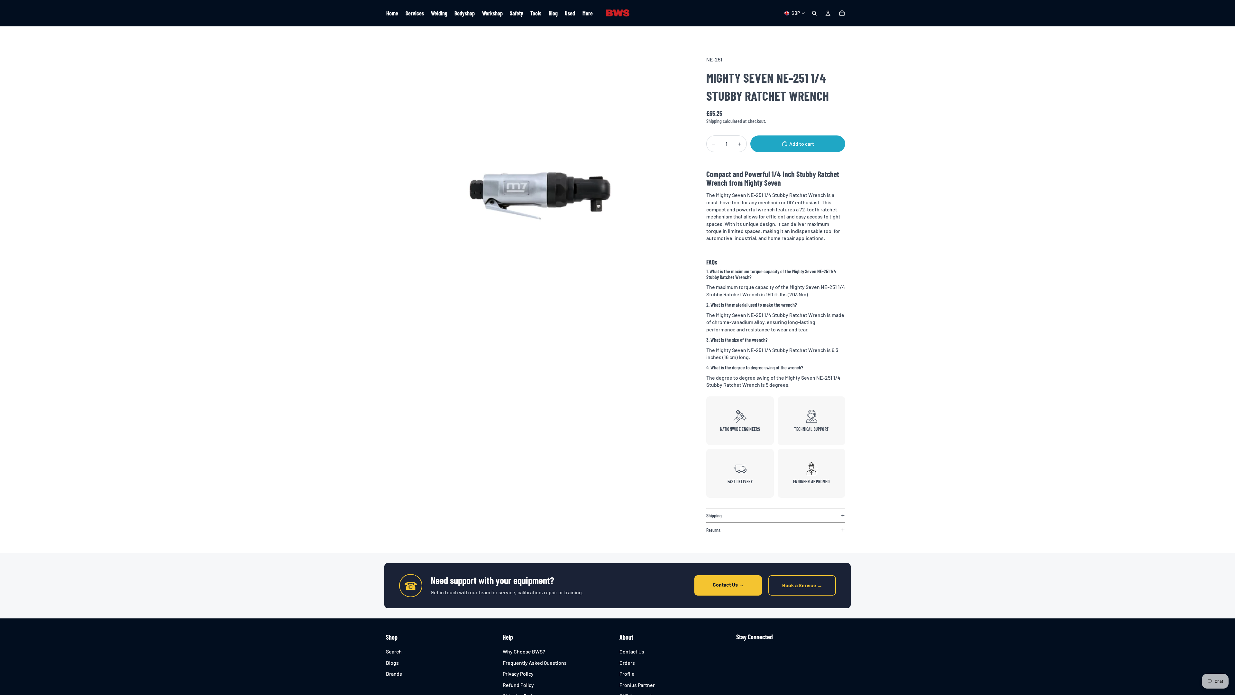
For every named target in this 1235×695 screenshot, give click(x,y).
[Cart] (842, 13)
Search (394, 651)
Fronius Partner (637, 684)
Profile (627, 674)
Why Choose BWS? (524, 651)
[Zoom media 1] (536, 196)
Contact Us (631, 651)
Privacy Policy (518, 674)
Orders (627, 662)
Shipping (714, 515)
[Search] (814, 13)
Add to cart (801, 144)
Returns (713, 530)
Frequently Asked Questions (535, 662)
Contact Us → (728, 584)
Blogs (392, 662)
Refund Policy (518, 684)
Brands (394, 674)
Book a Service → (802, 585)
